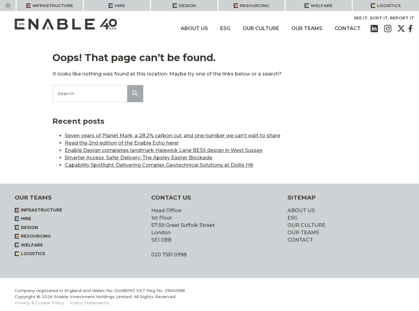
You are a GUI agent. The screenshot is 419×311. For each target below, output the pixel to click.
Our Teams (306, 28)
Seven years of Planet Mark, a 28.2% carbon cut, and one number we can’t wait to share (172, 135)
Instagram (387, 28)
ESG (225, 28)
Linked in (374, 28)
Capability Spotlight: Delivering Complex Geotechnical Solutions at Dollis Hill (159, 165)
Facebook (410, 28)
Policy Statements (90, 302)
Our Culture (261, 28)
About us (194, 28)
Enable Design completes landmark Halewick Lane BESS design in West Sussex (164, 150)
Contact (348, 28)
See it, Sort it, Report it (384, 17)
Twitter (401, 28)
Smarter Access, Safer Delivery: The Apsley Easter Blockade (138, 158)
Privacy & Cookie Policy (39, 302)
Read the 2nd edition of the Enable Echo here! (122, 143)
